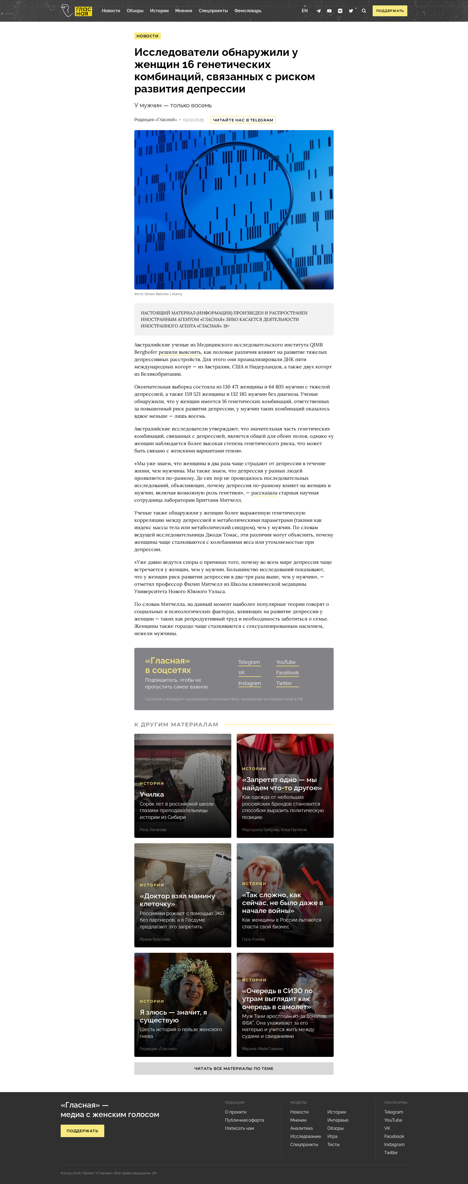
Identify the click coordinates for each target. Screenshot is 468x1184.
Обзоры (135, 10)
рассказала (264, 493)
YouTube (286, 662)
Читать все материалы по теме (233, 1068)
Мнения (183, 10)
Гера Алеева (253, 939)
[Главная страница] (76, 11)
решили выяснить (180, 352)
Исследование (305, 1136)
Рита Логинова (153, 830)
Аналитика (301, 1128)
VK (241, 672)
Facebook (287, 672)
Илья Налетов (293, 830)
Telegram (249, 662)
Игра (332, 1136)
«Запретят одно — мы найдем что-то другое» (282, 784)
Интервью (337, 1120)
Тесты (333, 1144)
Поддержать (390, 11)
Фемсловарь (248, 10)
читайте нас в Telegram (243, 120)
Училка (152, 794)
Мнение (298, 1120)
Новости (111, 10)
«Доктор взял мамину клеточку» (177, 900)
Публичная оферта (244, 1120)
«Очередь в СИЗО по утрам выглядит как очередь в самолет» (277, 999)
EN (305, 10)
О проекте (235, 1112)
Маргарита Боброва (260, 830)
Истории (159, 10)
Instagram (249, 683)
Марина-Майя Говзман (262, 1049)
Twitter (284, 683)
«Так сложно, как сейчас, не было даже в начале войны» (282, 903)
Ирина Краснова (155, 939)
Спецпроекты (213, 10)
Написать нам (239, 1128)
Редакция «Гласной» (155, 119)
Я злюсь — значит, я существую (173, 1016)
